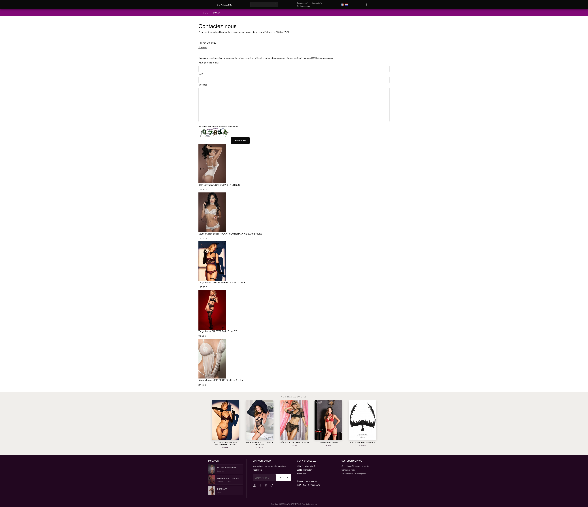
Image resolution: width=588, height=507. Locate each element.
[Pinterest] (266, 485)
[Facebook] (260, 485)
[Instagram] (254, 485)
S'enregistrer (317, 3)
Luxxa (216, 12)
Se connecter (302, 3)
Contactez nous (303, 6)
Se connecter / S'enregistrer (353, 473)
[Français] (342, 5)
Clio (205, 12)
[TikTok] (271, 485)
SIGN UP (283, 477)
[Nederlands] (346, 5)
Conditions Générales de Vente (355, 466)
